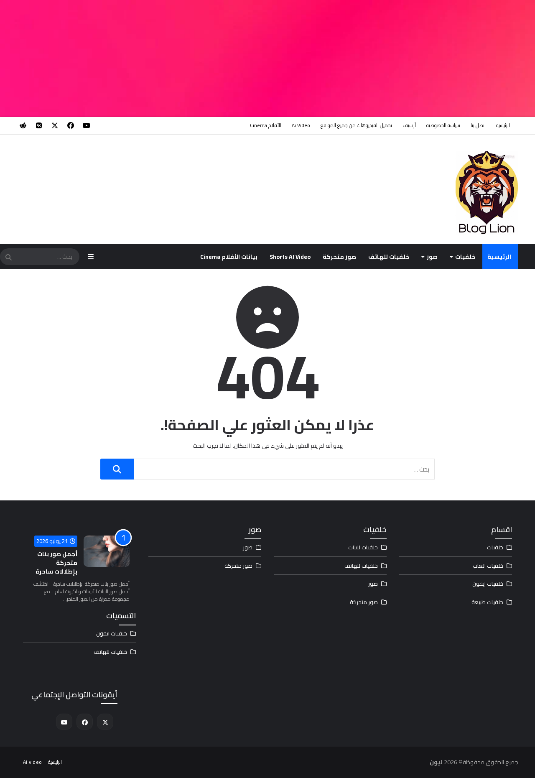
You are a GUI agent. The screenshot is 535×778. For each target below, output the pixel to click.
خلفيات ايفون (487, 584)
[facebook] (70, 125)
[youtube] (86, 125)
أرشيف (409, 125)
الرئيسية (503, 125)
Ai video (301, 125)
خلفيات (465, 256)
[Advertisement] (284, 58)
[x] (54, 125)
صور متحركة (339, 256)
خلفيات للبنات (363, 547)
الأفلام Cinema (265, 125)
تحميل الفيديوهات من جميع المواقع (356, 125)
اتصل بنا (478, 125)
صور (432, 256)
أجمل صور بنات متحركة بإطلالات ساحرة (56, 562)
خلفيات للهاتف (388, 256)
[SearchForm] (8, 257)
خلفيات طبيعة (487, 602)
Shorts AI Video (290, 256)
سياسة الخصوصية (443, 125)
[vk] (39, 125)
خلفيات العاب (488, 566)
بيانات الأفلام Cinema (228, 256)
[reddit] (23, 125)
